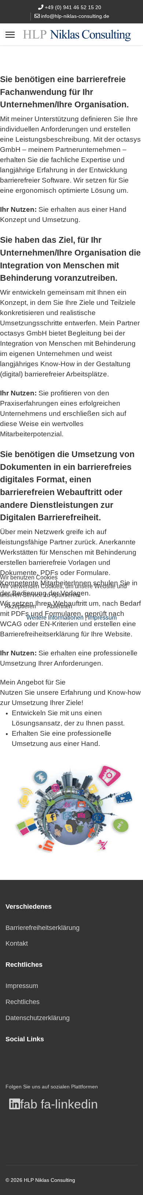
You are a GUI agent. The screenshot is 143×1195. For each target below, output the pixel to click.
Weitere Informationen (55, 617)
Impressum (102, 617)
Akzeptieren (20, 606)
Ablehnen (59, 606)
